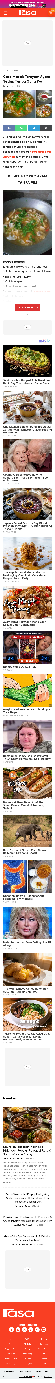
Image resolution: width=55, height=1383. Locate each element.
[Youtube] (37, 1329)
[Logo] (27, 12)
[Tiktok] (30, 1329)
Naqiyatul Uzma (22, 1206)
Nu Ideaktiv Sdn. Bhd (25, 1377)
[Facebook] (11, 1329)
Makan (15, 70)
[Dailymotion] (43, 1329)
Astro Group (48, 1377)
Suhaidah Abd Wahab (13, 1158)
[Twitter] (24, 1329)
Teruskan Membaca (27, 307)
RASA (5, 70)
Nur (7, 86)
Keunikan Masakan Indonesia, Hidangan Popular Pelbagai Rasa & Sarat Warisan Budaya (27, 1150)
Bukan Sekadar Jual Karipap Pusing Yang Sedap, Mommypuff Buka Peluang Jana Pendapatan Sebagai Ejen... (27, 1198)
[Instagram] (18, 1329)
